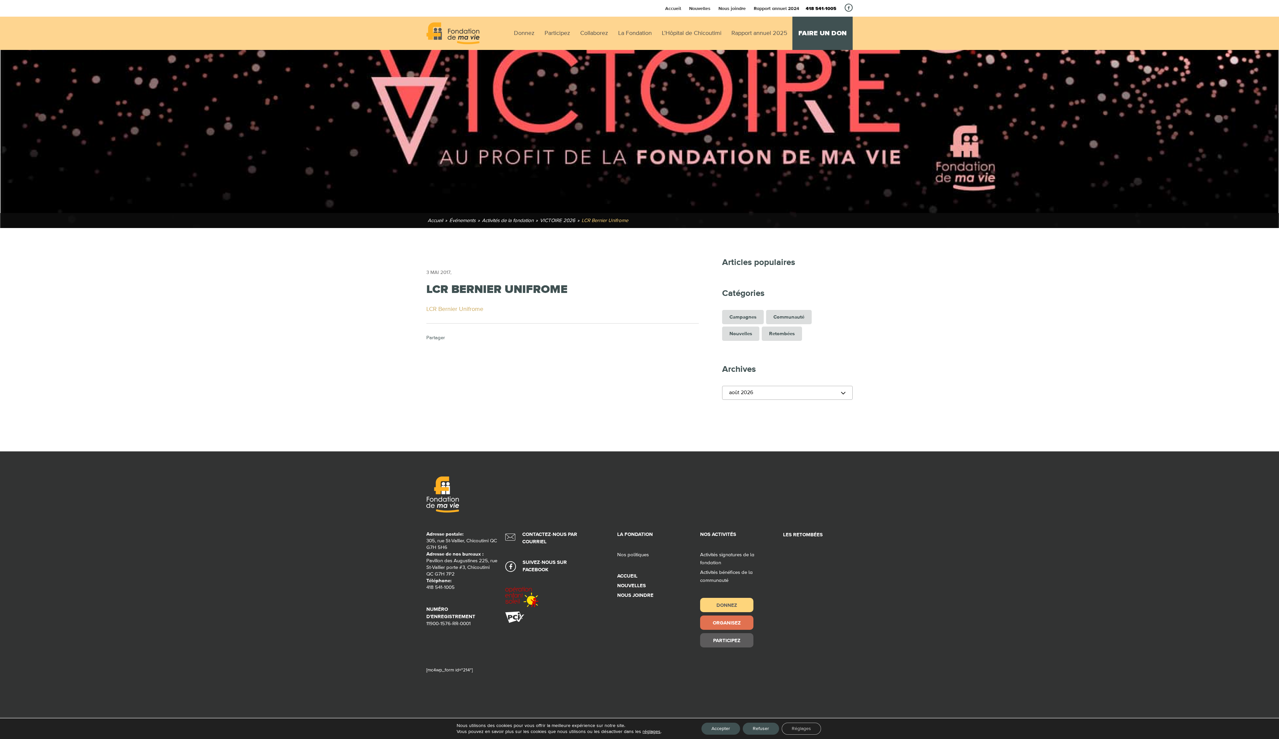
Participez (726, 640)
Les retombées (803, 534)
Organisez (727, 622)
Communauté (788, 317)
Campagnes (742, 317)
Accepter (720, 728)
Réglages (801, 728)
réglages (651, 731)
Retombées (782, 333)
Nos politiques (633, 554)
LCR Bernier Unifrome (454, 309)
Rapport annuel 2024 (776, 8)
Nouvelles (699, 8)
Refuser (761, 728)
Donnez (726, 605)
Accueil (673, 8)
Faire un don (822, 33)
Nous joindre (732, 8)
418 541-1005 (821, 8)
